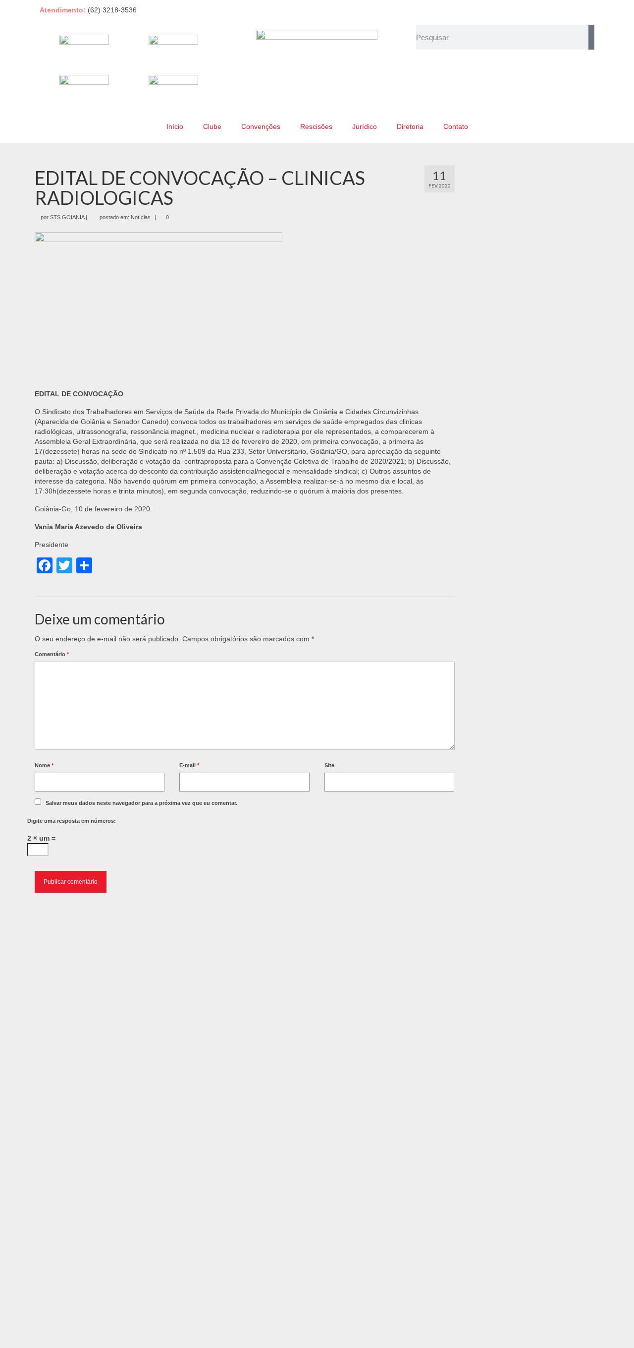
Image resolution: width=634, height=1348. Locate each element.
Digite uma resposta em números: (71, 821)
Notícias (141, 217)
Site (329, 765)
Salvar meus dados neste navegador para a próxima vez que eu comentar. (141, 803)
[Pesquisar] (591, 37)
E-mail (189, 765)
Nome (44, 765)
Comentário (52, 654)
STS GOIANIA (67, 217)
